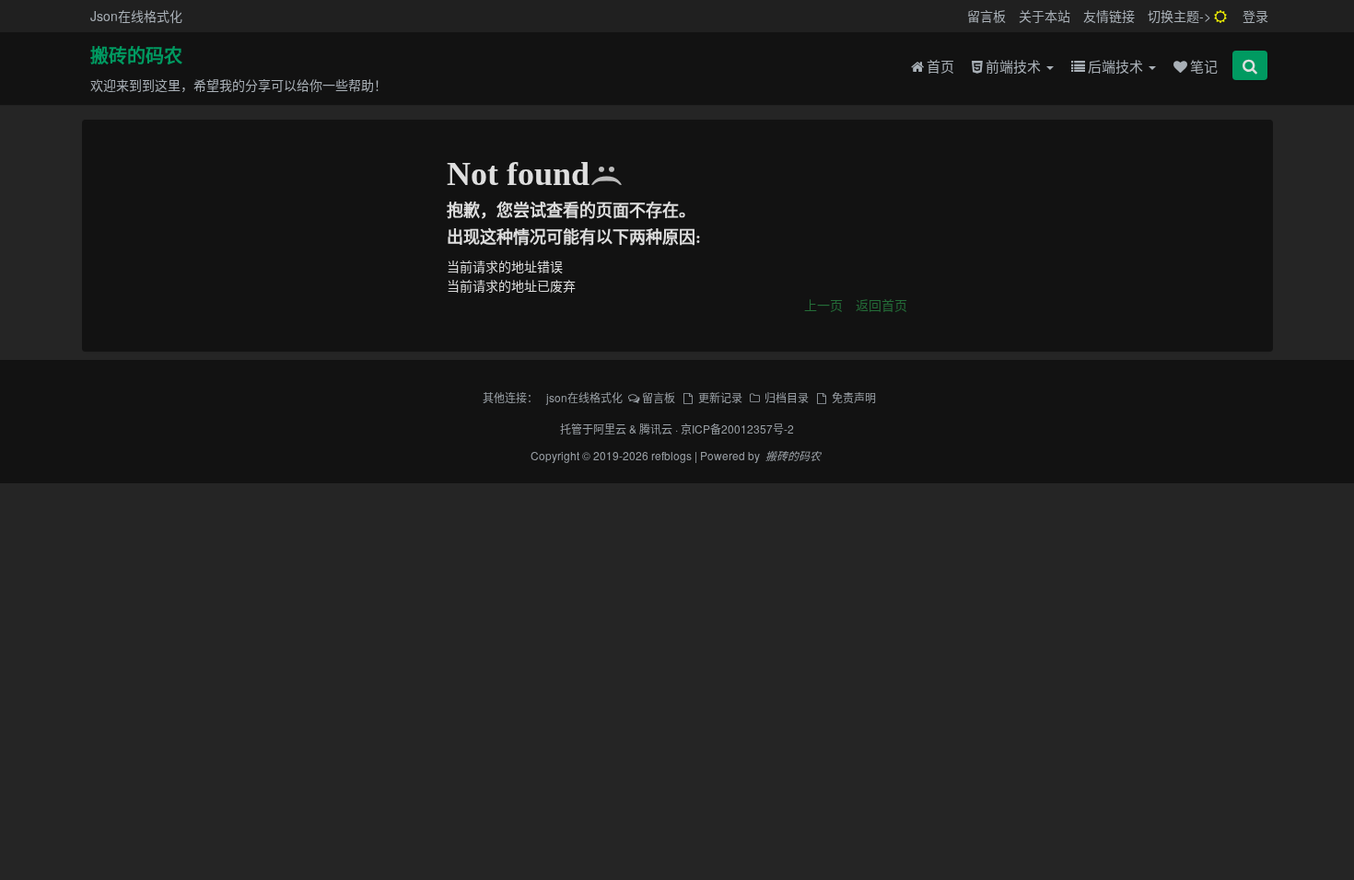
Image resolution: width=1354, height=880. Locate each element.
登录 (1255, 15)
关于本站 (1044, 15)
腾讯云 (655, 428)
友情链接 (1109, 15)
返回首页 (881, 304)
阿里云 (609, 428)
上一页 (823, 304)
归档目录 (787, 397)
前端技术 (1015, 65)
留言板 (986, 15)
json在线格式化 (584, 397)
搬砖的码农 (136, 56)
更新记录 (719, 397)
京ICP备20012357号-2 (737, 428)
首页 (940, 65)
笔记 (1204, 65)
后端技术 (1117, 65)
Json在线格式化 (136, 15)
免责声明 (853, 397)
